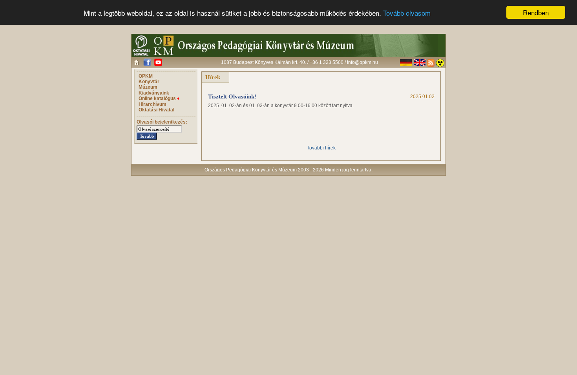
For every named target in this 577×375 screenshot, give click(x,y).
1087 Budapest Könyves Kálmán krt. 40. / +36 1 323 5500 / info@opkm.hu (299, 62)
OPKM (146, 76)
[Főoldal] (136, 62)
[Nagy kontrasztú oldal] (440, 63)
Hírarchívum (152, 104)
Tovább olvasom (407, 13)
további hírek (322, 148)
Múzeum (148, 87)
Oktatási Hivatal (156, 110)
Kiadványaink (154, 93)
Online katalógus (159, 98)
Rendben (536, 12)
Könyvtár (149, 81)
